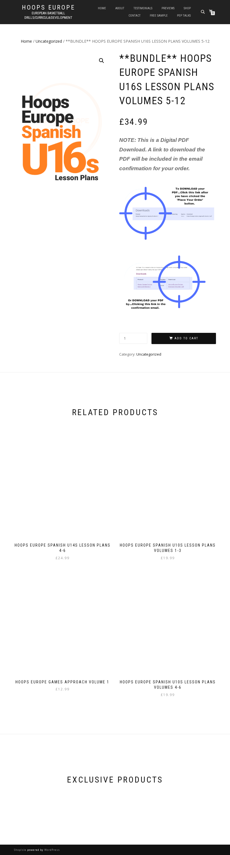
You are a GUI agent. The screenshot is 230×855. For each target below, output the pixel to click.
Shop (187, 8)
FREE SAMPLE (159, 15)
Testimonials (143, 8)
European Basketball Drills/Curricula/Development (48, 15)
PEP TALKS (184, 15)
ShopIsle (20, 850)
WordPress (51, 850)
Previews (168, 8)
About (119, 8)
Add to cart (186, 338)
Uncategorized (49, 41)
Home (102, 8)
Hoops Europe (48, 7)
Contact (134, 15)
